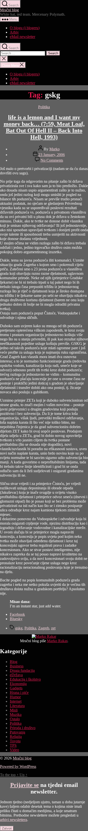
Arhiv (14, 32)
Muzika (16, 714)
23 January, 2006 (51, 155)
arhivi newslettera (13, 820)
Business (16, 666)
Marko (54, 149)
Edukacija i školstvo (25, 679)
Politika (44, 107)
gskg (18, 628)
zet (53, 628)
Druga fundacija (22, 670)
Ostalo (15, 719)
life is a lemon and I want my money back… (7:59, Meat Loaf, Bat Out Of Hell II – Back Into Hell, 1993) (44, 127)
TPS (13, 745)
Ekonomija (18, 684)
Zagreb (43, 628)
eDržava (16, 675)
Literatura (17, 706)
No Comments (52, 160)
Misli (14, 710)
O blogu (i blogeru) (25, 28)
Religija (16, 737)
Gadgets (16, 688)
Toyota (15, 741)
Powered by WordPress (18, 766)
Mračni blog (9, 10)
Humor (15, 697)
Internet (16, 701)
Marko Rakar (57, 641)
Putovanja (17, 732)
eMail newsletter (22, 37)
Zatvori (7, 828)
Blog (13, 662)
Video (14, 750)
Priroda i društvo (22, 728)
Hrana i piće (19, 692)
